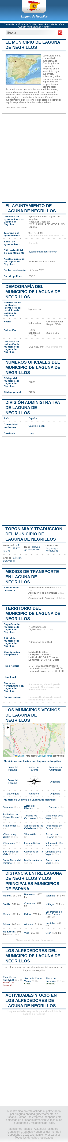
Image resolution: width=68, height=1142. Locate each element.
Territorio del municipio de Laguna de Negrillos (32, 613)
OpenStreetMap (44, 755)
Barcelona (29, 894)
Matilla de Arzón (33, 860)
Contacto (13, 1131)
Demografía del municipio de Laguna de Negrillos (32, 291)
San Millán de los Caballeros (33, 827)
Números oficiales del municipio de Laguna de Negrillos (32, 367)
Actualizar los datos (16, 107)
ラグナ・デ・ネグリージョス (12, 548)
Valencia (50, 895)
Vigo (26, 933)
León (31, 433)
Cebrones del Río (34, 851)
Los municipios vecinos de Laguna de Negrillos (32, 715)
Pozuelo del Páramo (52, 835)
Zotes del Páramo (13, 768)
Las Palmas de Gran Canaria (54, 913)
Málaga (50, 904)
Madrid (7, 895)
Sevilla (6, 904)
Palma (27, 914)
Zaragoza (29, 903)
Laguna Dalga (32, 843)
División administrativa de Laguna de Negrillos (32, 407)
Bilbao (6, 924)
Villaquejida (9, 843)
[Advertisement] (34, 157)
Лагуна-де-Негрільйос (52, 549)
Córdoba (50, 923)
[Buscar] (60, 32)
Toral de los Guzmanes (55, 768)
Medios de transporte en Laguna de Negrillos (32, 576)
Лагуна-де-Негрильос (32, 548)
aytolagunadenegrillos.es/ (42, 251)
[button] (7, 727)
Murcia (6, 914)
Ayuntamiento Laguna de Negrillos (34, 27)
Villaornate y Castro (10, 835)
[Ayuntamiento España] (34, 6)
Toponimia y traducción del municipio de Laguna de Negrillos (33, 533)
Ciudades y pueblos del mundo (40, 1131)
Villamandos (9, 825)
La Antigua (13, 793)
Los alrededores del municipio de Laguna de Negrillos (32, 955)
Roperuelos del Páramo (54, 827)
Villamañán (30, 834)
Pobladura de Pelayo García (11, 815)
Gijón (48, 933)
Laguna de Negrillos (34, 16)
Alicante (28, 924)
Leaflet (20, 755)
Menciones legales (20, 1128)
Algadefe (55, 781)
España (32, 418)
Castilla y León (36, 426)
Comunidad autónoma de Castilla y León (23, 24)
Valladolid (9, 931)
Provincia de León (53, 24)
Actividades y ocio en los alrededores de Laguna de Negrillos (31, 1000)
